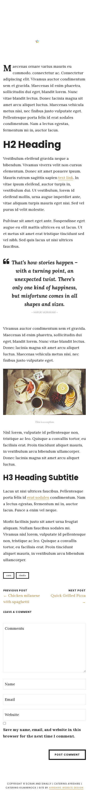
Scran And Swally (32, 6)
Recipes (49, 16)
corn (8, 575)
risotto (22, 575)
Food (36, 16)
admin (44, 41)
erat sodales (38, 497)
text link (65, 177)
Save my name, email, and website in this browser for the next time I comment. (42, 732)
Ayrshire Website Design (66, 787)
